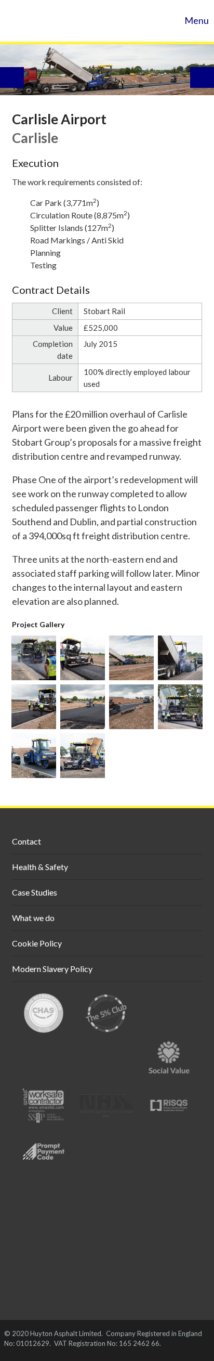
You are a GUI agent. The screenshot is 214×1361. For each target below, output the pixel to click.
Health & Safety (40, 867)
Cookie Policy (37, 943)
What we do (33, 918)
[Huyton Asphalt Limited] (57, 21)
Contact (26, 841)
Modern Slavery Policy (52, 969)
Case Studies (34, 892)
